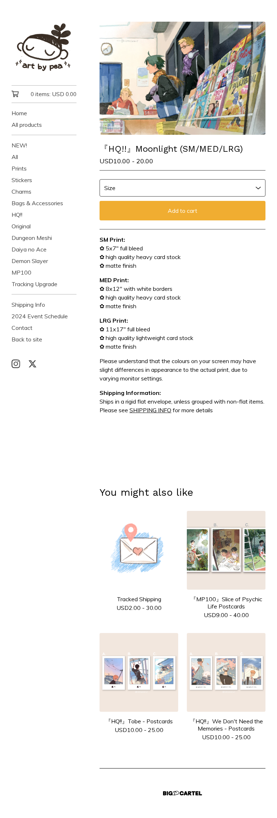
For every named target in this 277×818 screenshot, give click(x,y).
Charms (21, 191)
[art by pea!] (44, 48)
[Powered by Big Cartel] (182, 793)
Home (19, 113)
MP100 (21, 272)
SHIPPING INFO (150, 410)
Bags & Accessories (37, 203)
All (15, 156)
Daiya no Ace (29, 249)
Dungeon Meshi (32, 237)
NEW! (19, 145)
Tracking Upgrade (34, 284)
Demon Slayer (30, 260)
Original (21, 226)
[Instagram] (16, 364)
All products (27, 124)
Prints (19, 168)
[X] (32, 364)
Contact (22, 327)
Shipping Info (28, 304)
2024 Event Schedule (40, 316)
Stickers (22, 180)
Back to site (27, 339)
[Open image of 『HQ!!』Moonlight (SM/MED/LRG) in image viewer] (182, 78)
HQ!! (17, 214)
